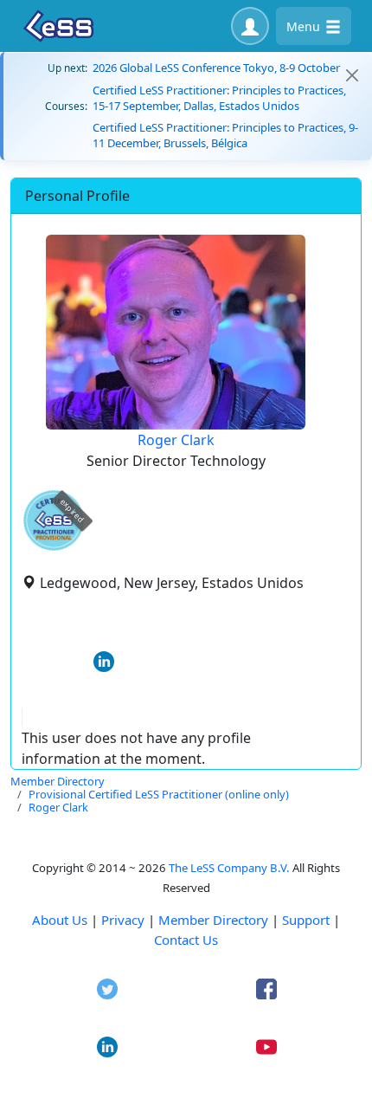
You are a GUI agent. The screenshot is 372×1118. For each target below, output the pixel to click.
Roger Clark (176, 439)
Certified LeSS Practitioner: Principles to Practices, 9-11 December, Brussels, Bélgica (225, 135)
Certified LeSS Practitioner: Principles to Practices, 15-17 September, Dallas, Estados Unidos (219, 97)
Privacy (122, 919)
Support (306, 919)
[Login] (250, 26)
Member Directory (213, 919)
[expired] (53, 547)
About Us (59, 919)
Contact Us (186, 939)
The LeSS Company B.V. (229, 868)
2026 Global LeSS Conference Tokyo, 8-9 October (216, 67)
